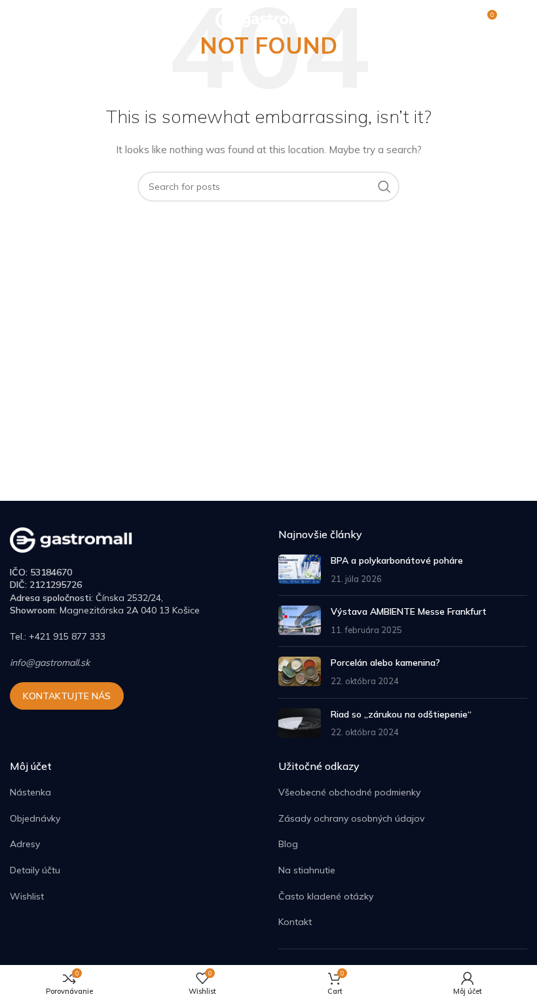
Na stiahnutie (306, 870)
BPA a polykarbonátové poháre (397, 560)
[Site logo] (268, 19)
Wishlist (27, 896)
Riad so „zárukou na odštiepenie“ (401, 714)
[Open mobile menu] (16, 20)
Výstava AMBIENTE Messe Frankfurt (409, 611)
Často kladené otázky (325, 896)
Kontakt (295, 922)
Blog (288, 844)
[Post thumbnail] (299, 570)
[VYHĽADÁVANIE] (384, 187)
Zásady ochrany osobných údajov (351, 818)
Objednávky (35, 818)
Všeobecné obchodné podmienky (349, 792)
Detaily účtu (35, 870)
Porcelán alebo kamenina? (385, 662)
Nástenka (30, 792)
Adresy (25, 844)
